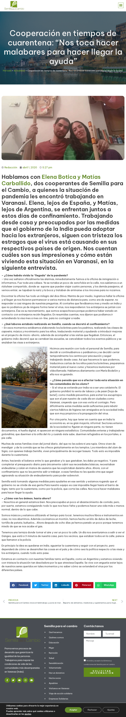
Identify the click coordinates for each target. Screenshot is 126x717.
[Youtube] (19, 680)
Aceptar (73, 709)
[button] (121, 5)
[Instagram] (25, 680)
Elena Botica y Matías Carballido (51, 180)
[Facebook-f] (7, 680)
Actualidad (19, 70)
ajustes (28, 714)
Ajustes (111, 709)
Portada (7, 70)
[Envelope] (31, 680)
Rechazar (92, 709)
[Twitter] (13, 680)
